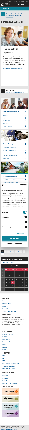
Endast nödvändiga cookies (14, 243)
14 (19, 279)
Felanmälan (5, 301)
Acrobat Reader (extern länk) (9, 429)
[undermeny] (25, 8)
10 (6, 279)
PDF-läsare (5, 361)
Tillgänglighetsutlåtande (9, 366)
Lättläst (15, 1)
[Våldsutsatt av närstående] (10, 399)
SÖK (19, 4)
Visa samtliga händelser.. (8, 262)
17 (6, 282)
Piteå (7, 14)
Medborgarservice (7, 334)
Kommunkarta (6, 342)
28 (19, 285)
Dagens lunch (6, 118)
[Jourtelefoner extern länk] (10, 413)
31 (6, 289)
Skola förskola (18, 14)
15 (22, 279)
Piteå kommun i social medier (10, 383)
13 (16, 279)
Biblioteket (5, 115)
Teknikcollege (6, 158)
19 (12, 282)
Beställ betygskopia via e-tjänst (11, 182)
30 (26, 285)
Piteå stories (6, 339)
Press (4, 344)
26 (12, 285)
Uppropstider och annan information (13, 68)
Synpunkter (5, 306)
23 (26, 282)
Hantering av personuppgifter (10, 363)
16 (26, 279)
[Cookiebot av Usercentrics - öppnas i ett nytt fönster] (20, 185)
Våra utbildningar (8, 144)
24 (6, 285)
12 (12, 279)
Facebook (5, 375)
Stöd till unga (6, 123)
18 (9, 282)
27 (16, 285)
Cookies (4, 358)
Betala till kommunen (8, 309)
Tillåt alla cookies (14, 238)
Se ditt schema (6, 120)
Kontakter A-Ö (6, 303)
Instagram (5, 378)
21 (19, 282)
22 (22, 282)
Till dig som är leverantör (9, 311)
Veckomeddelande (7, 126)
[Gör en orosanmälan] (10, 391)
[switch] (25, 217)
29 (22, 285)
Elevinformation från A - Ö (11, 111)
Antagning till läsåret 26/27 (9, 147)
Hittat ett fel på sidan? (8, 369)
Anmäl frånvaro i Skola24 (9, 180)
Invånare (6, 8)
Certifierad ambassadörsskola (10, 153)
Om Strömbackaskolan (10, 176)
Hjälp (3, 356)
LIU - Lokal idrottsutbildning (10, 155)
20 (16, 282)
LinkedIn (4, 381)
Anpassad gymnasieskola (9, 150)
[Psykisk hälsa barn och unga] (10, 406)
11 (9, 279)
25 (9, 285)
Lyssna (4, 350)
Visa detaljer (20, 233)
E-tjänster (9, 1)
